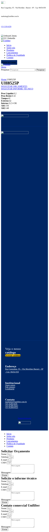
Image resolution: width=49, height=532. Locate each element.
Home (4, 79)
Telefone (5, 457)
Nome (4, 454)
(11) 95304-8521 (11, 407)
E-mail (4, 460)
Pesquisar (5, 70)
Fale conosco (10, 387)
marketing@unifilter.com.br (16, 402)
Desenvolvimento (24, 418)
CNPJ (4, 463)
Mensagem (6, 472)
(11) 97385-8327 (11, 406)
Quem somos (10, 385)
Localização (9, 389)
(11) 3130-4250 (6, 27)
